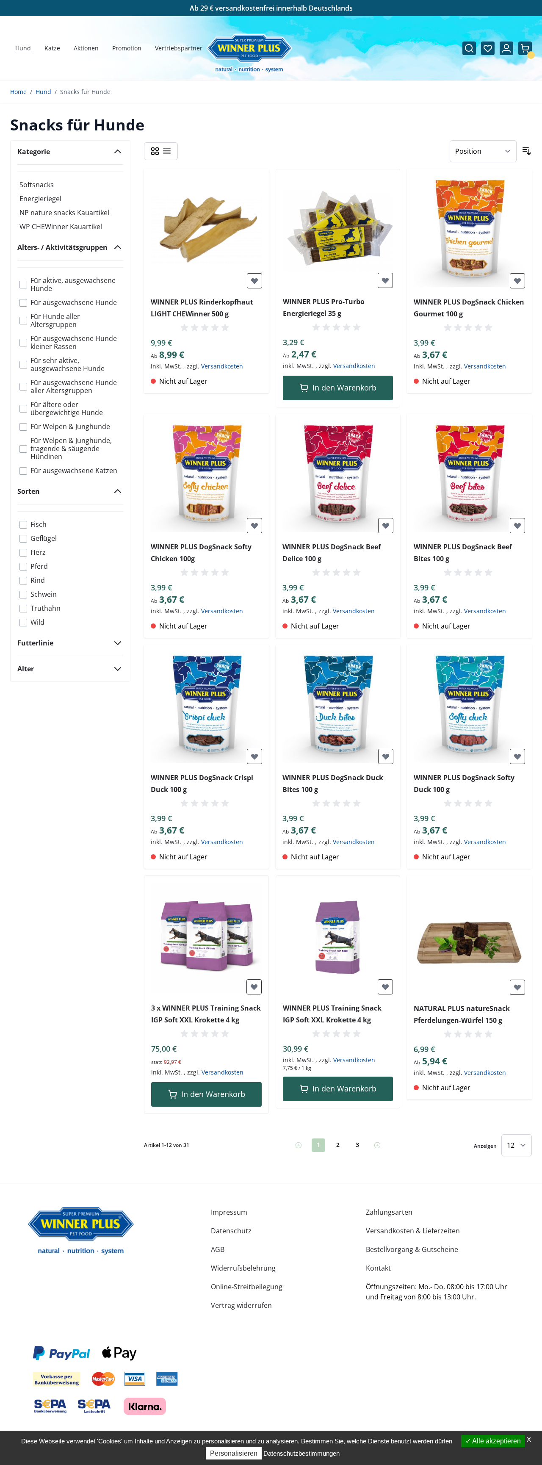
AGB (217, 1249)
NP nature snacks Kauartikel (64, 212)
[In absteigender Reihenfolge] (527, 151)
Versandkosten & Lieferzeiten (413, 1230)
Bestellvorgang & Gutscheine (412, 1249)
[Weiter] (377, 1145)
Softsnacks (36, 184)
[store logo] (81, 1231)
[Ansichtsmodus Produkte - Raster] (155, 151)
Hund (43, 92)
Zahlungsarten (389, 1212)
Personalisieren (233, 1453)
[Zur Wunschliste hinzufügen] (254, 280)
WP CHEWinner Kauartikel (60, 226)
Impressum (229, 1212)
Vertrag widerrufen (241, 1305)
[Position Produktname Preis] (483, 151)
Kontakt (378, 1268)
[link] (298, 1145)
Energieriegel (40, 198)
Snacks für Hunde (85, 92)
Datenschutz (231, 1230)
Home (18, 92)
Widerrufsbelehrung (243, 1268)
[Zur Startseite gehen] (249, 53)
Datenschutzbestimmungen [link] (301, 1453)
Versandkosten (222, 366)
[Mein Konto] (506, 48)
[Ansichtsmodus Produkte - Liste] (167, 151)
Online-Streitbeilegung (246, 1286)
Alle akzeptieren (496, 1441)
